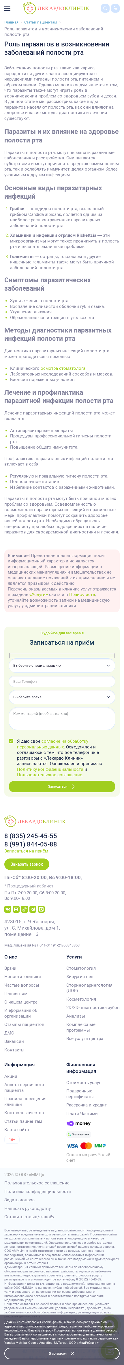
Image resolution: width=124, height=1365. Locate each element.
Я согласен (58, 1354)
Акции (10, 1076)
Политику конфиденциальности (50, 769)
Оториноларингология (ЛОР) (89, 988)
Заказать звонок (27, 864)
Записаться (57, 787)
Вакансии (14, 1041)
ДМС (9, 1033)
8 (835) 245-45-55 (30, 836)
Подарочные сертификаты (80, 1093)
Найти (101, 17)
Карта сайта (16, 1129)
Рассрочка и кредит (86, 1105)
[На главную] (56, 8)
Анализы (75, 1016)
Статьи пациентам (23, 1121)
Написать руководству (27, 1208)
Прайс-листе (82, 594)
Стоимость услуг (83, 1082)
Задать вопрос (19, 1199)
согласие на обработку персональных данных (52, 744)
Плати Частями (82, 1113)
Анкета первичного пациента (24, 1087)
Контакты (14, 1050)
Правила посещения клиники (25, 1101)
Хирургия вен (79, 976)
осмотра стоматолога (63, 368)
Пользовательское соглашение (49, 774)
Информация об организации (20, 1013)
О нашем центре (20, 1002)
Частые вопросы (21, 985)
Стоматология (81, 968)
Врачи (10, 968)
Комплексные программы (80, 1027)
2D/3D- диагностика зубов (93, 1007)
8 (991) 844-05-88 (30, 844)
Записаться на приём (26, 851)
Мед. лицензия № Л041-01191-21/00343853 (42, 945)
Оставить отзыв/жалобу (29, 1216)
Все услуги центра (84, 1038)
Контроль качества (24, 1112)
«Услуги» (38, 594)
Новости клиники (22, 976)
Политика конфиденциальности (37, 1191)
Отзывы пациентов (24, 1024)
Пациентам (15, 993)
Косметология (81, 999)
